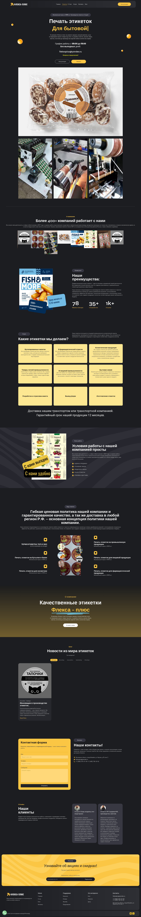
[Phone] (4, 913)
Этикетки (64, 4)
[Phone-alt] (133, 913)
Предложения (66, 904)
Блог (86, 4)
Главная (58, 4)
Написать (65, 896)
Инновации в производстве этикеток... (33, 704)
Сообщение (24, 767)
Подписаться (88, 879)
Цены (89, 902)
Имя (22, 754)
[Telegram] (131, 913)
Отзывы (65, 899)
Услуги (75, 4)
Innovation (23, 701)
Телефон (23, 761)
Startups (28, 701)
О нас (70, 4)
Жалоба (65, 902)
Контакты (80, 4)
